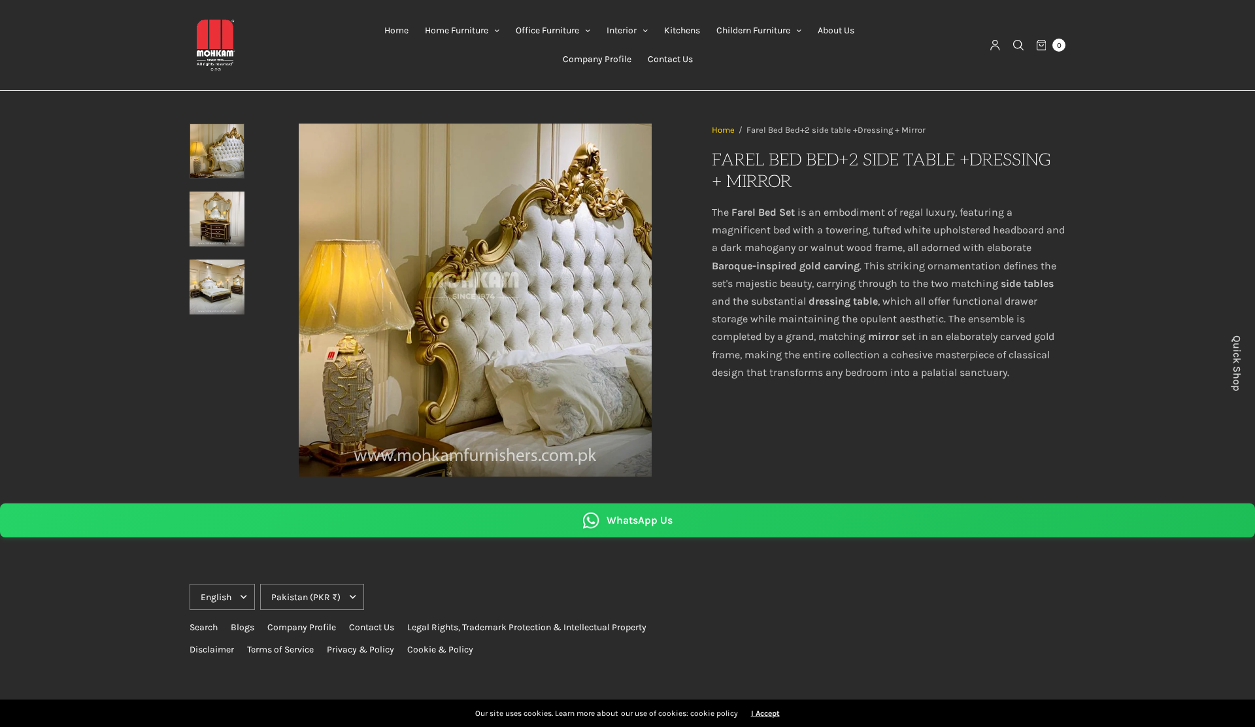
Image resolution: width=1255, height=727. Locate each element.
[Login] (995, 45)
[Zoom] (475, 300)
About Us (836, 30)
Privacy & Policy (360, 649)
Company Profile (597, 59)
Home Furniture (456, 30)
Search (204, 627)
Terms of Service (280, 649)
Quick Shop (1236, 363)
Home (396, 30)
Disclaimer (212, 649)
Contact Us (670, 59)
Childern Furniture (753, 30)
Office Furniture (547, 30)
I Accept (765, 713)
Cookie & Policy (440, 649)
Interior (622, 30)
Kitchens (682, 30)
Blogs (242, 627)
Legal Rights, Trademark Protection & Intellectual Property (526, 627)
